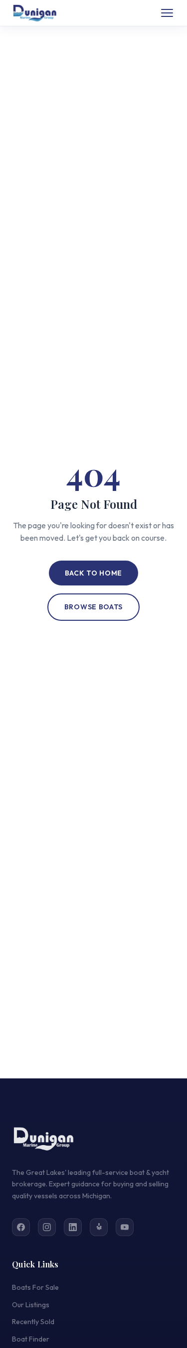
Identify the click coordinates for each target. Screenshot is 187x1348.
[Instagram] (47, 1227)
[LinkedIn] (73, 1227)
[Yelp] (99, 1227)
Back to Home (93, 573)
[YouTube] (125, 1227)
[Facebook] (21, 1227)
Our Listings (30, 1304)
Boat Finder (30, 1339)
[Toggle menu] (167, 13)
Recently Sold (33, 1321)
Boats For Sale (35, 1287)
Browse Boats (93, 606)
